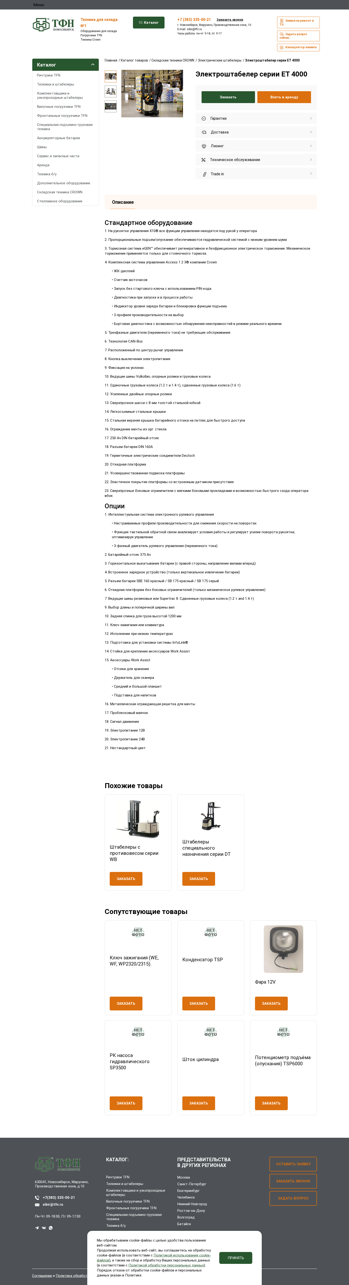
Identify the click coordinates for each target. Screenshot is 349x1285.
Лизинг (217, 146)
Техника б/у (47, 174)
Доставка (219, 132)
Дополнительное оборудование (63, 183)
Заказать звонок (230, 19)
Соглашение (42, 1276)
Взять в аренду (284, 97)
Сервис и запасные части (58, 156)
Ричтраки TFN (48, 75)
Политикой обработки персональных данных (166, 1265)
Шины (42, 147)
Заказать (228, 97)
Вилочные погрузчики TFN (58, 107)
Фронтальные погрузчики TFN (62, 116)
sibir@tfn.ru (194, 29)
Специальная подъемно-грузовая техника (65, 127)
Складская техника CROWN (59, 192)
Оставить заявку (293, 1164)
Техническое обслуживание (234, 159)
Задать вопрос (293, 1198)
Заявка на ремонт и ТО (296, 22)
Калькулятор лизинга (300, 47)
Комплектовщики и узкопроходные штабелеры (60, 95)
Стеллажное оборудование (59, 201)
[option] (111, 76)
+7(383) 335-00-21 (59, 1197)
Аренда (43, 165)
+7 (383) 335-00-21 (194, 19)
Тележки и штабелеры (55, 84)
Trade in (217, 174)
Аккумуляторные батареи (58, 138)
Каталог (151, 22)
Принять (236, 1258)
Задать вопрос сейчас (293, 36)
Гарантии (217, 118)
